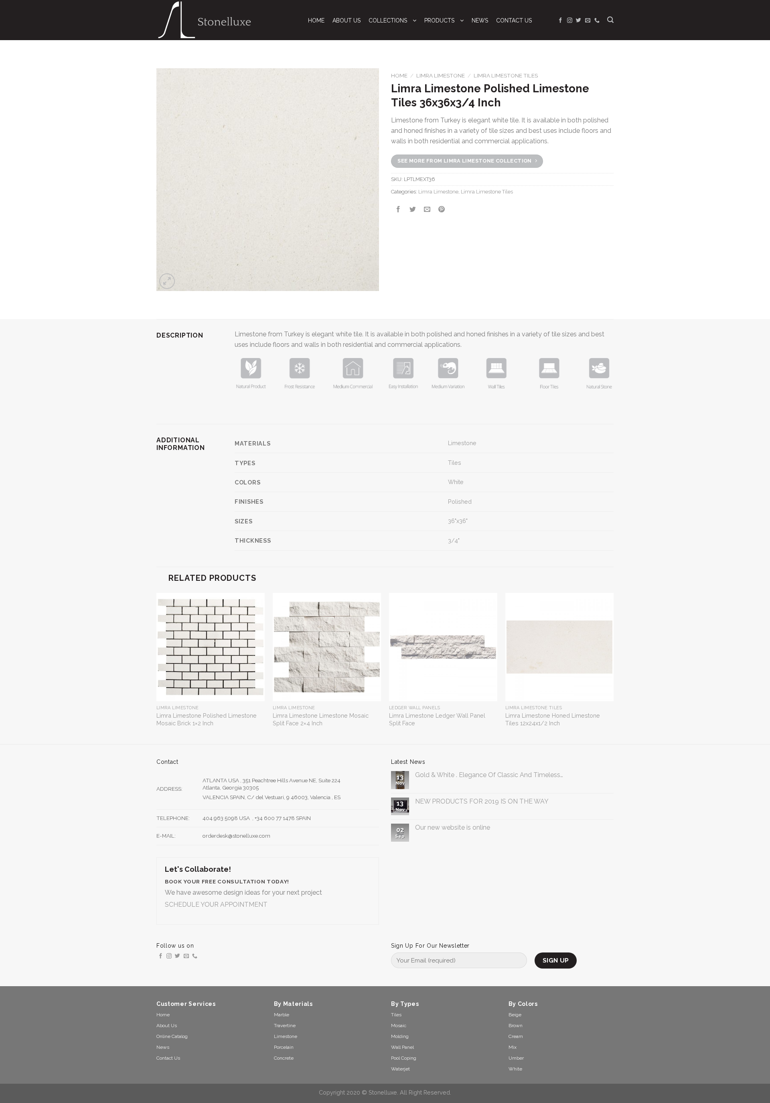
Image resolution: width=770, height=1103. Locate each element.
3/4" (454, 540)
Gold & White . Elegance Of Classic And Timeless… (489, 775)
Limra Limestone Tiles (506, 75)
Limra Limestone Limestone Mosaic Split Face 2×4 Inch (321, 719)
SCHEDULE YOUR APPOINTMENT (216, 904)
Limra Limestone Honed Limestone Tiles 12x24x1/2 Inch (552, 719)
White (456, 481)
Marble (281, 1015)
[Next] (613, 667)
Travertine (285, 1025)
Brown (516, 1025)
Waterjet (400, 1069)
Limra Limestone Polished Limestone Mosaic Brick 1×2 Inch (206, 719)
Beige (515, 1015)
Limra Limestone (440, 75)
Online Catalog (172, 1036)
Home (399, 75)
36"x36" (458, 520)
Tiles (454, 462)
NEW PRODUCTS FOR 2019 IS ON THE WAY (482, 801)
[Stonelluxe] (224, 20)
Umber (516, 1058)
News (162, 1047)
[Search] (610, 20)
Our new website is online (452, 827)
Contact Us (168, 1058)
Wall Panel (402, 1047)
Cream (516, 1036)
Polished (460, 501)
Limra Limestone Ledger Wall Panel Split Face (437, 719)
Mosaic (398, 1025)
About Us (166, 1025)
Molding (400, 1036)
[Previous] (157, 667)
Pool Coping (403, 1058)
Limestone (462, 443)
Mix (513, 1047)
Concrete (284, 1058)
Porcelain (284, 1047)
